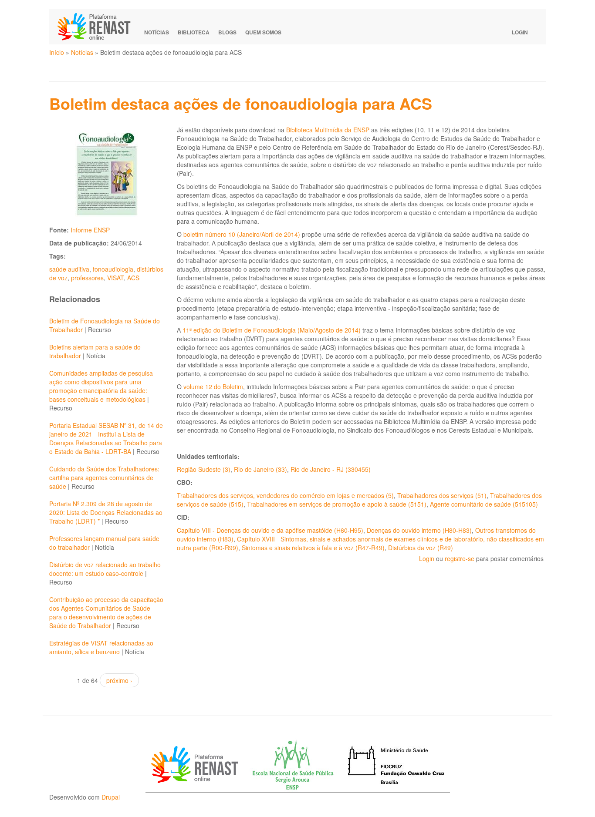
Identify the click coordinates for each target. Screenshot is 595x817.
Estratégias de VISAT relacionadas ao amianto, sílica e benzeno (101, 647)
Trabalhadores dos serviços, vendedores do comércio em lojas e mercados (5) (285, 495)
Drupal (110, 797)
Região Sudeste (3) (203, 469)
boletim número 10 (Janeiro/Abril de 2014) (241, 234)
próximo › (119, 680)
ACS (133, 277)
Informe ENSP (90, 229)
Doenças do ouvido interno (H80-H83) (419, 530)
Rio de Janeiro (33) (260, 469)
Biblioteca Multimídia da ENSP (327, 129)
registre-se (459, 558)
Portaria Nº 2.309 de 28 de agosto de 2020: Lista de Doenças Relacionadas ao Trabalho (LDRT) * (105, 512)
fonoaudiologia (113, 269)
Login (520, 32)
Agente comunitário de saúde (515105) (484, 504)
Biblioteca (194, 32)
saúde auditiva (69, 269)
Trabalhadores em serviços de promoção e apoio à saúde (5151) (336, 504)
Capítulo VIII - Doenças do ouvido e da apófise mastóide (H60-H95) (270, 530)
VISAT (115, 277)
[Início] (98, 26)
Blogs (227, 32)
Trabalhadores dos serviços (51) (442, 495)
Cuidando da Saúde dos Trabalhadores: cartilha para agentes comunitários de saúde (104, 477)
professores (87, 277)
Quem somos (263, 32)
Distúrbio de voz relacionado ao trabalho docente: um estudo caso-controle (105, 569)
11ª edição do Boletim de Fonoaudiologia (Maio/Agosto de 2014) (272, 330)
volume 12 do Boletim (213, 386)
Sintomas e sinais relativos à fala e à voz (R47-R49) (313, 547)
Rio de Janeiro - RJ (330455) (331, 469)
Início (56, 52)
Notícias (156, 32)
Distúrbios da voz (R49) (420, 547)
